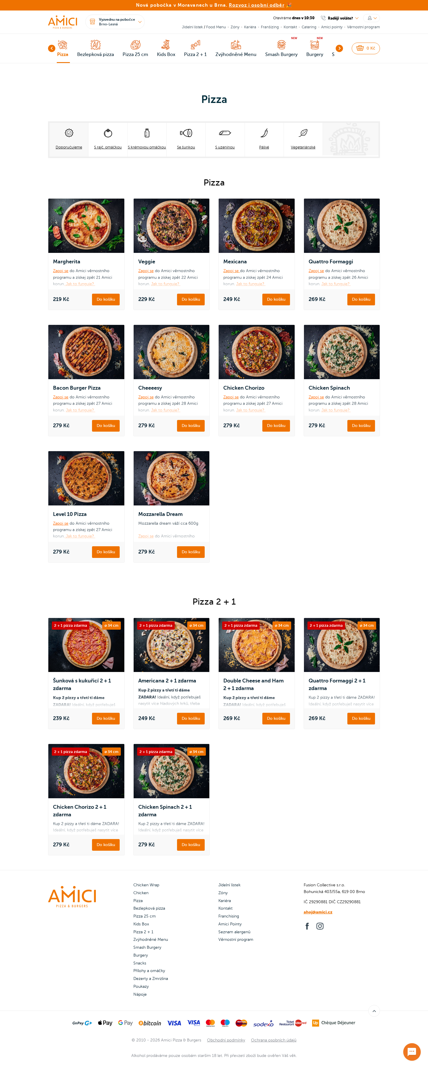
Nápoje (140, 994)
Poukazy (141, 986)
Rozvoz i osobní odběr (256, 5)
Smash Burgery (147, 947)
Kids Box (141, 924)
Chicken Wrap (146, 885)
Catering (309, 27)
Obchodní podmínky (226, 1040)
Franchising (228, 916)
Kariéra (250, 27)
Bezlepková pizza (149, 908)
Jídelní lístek (192, 27)
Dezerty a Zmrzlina (150, 978)
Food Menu (216, 27)
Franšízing (270, 27)
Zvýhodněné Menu (150, 939)
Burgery (140, 955)
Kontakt (290, 27)
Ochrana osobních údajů (273, 1040)
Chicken (140, 893)
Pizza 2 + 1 (143, 932)
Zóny (235, 27)
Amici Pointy (230, 924)
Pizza (138, 901)
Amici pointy (331, 27)
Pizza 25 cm (144, 916)
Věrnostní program (363, 27)
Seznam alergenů (234, 932)
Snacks (139, 963)
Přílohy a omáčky (149, 971)
